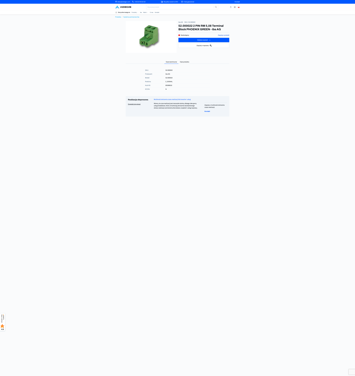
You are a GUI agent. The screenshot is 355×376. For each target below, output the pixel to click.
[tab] (171, 62)
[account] (230, 7)
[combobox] (182, 7)
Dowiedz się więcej (134, 104)
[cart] (235, 7)
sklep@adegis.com (124, 2)
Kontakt (237, 2)
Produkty (118, 17)
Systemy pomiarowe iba (131, 17)
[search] (216, 7)
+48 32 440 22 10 (139, 2)
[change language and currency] (239, 7)
